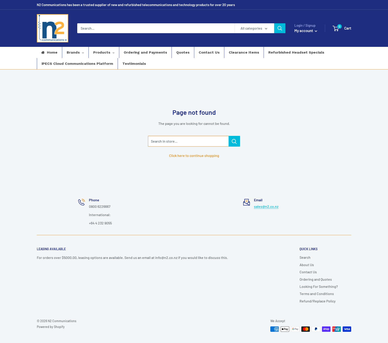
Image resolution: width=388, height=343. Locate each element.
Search (305, 257)
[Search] (279, 28)
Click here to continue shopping (194, 155)
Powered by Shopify (51, 327)
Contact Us (308, 272)
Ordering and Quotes (316, 279)
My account (304, 30)
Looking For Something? (319, 286)
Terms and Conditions (317, 293)
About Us (307, 265)
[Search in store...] (234, 141)
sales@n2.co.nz (266, 206)
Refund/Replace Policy (318, 301)
